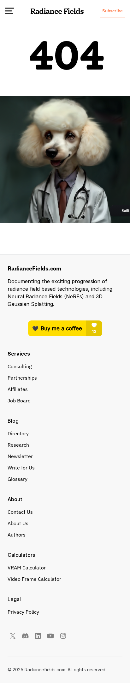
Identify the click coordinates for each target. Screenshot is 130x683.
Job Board (19, 400)
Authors (17, 534)
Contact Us (20, 512)
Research (18, 445)
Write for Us (21, 467)
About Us (18, 523)
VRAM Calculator (27, 567)
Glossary (17, 479)
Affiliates (18, 389)
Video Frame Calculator (34, 579)
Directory (18, 433)
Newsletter (20, 456)
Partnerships (22, 378)
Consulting (20, 366)
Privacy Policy (23, 612)
